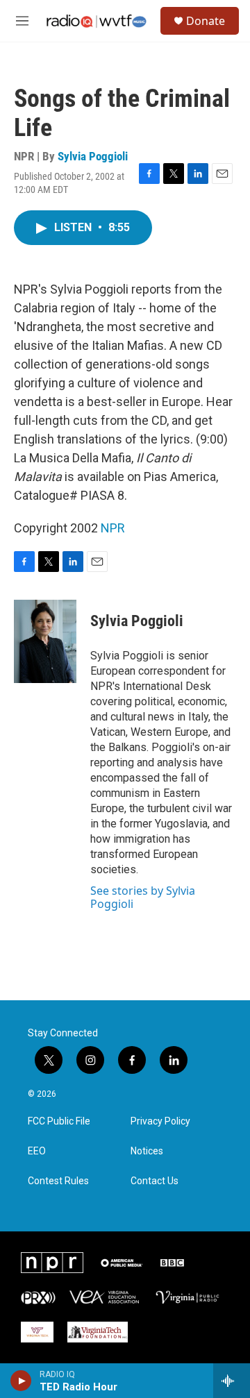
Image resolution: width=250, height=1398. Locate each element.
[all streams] (231, 1380)
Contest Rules (58, 1181)
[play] (21, 1381)
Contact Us (154, 1181)
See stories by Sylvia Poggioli (142, 897)
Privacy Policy (160, 1121)
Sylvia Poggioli (93, 156)
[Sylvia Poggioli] (45, 641)
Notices (147, 1151)
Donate (205, 21)
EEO (37, 1151)
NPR (113, 528)
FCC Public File (59, 1121)
